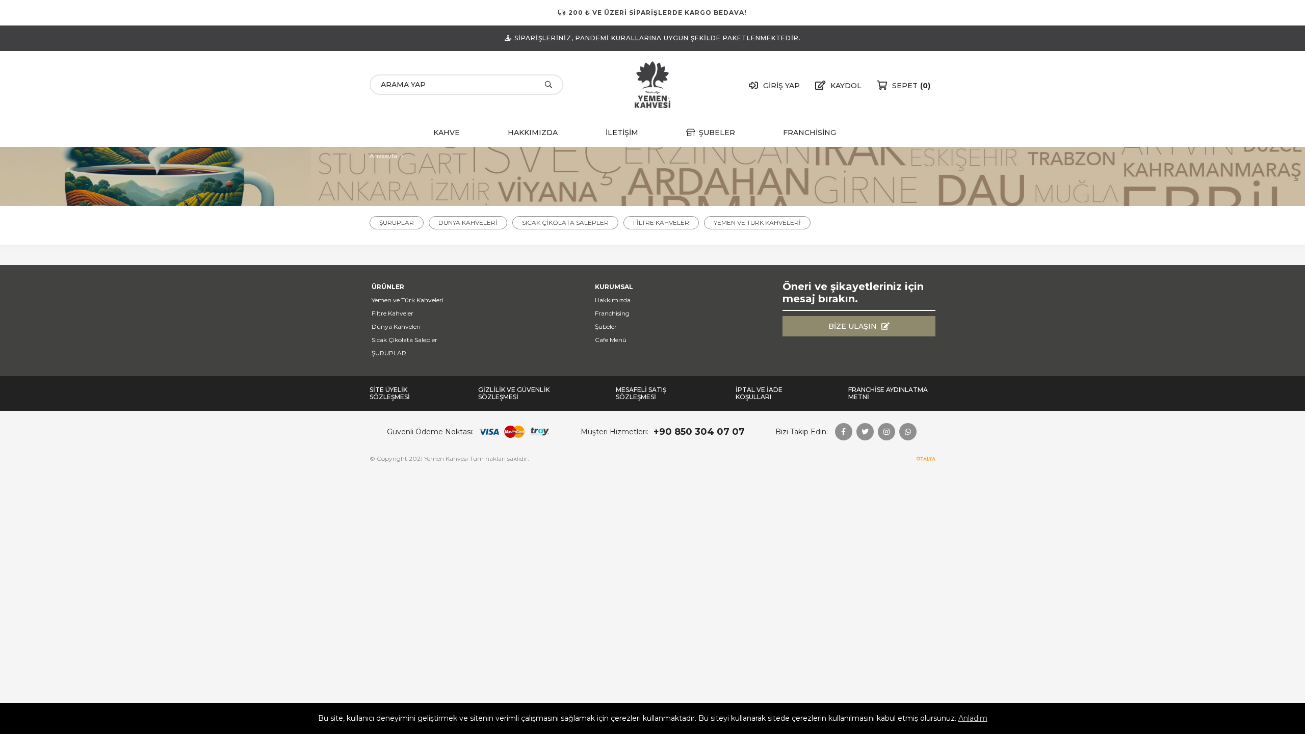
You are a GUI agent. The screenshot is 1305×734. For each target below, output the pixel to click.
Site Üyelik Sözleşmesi (390, 393)
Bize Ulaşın (852, 326)
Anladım (972, 718)
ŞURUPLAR (396, 222)
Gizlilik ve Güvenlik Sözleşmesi (514, 393)
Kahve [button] (446, 132)
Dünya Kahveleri (468, 222)
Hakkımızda (533, 132)
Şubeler (717, 132)
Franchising (809, 132)
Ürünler (388, 287)
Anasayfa (383, 156)
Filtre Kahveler (661, 222)
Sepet (911, 85)
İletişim (622, 132)
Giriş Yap (781, 85)
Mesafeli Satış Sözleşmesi (641, 393)
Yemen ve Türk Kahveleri (757, 222)
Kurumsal (614, 287)
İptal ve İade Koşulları (759, 393)
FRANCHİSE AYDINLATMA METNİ (888, 393)
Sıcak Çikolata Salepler (565, 222)
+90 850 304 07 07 (699, 432)
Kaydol (846, 85)
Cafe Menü (611, 340)
